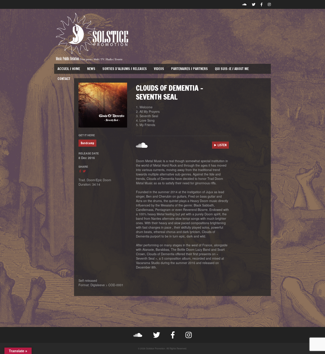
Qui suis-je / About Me (232, 68)
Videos (159, 68)
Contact (63, 78)
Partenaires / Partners (189, 68)
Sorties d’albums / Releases (124, 68)
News (91, 68)
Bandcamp (87, 143)
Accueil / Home (68, 68)
